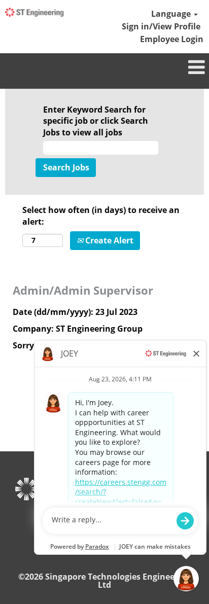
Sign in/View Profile (161, 26)
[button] (104, 67)
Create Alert (108, 240)
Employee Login (171, 39)
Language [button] (172, 13)
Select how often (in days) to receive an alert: (101, 215)
